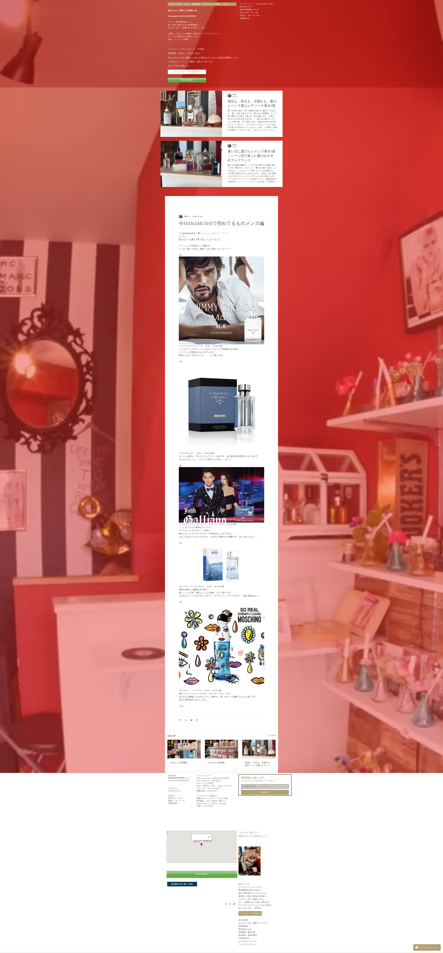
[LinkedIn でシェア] (191, 720)
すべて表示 (272, 735)
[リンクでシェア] (197, 720)
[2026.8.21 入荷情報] (184, 749)
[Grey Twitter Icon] (234, 904)
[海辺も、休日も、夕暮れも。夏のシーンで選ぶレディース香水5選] (259, 749)
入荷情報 (185, 200)
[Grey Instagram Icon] (230, 904)
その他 (213, 200)
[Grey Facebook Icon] (225, 904)
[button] (273, 201)
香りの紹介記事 (199, 200)
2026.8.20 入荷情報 (216, 762)
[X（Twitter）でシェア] (185, 720)
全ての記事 (172, 200)
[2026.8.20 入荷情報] (221, 749)
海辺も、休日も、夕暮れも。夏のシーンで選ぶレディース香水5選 (258, 764)
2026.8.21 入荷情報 (178, 762)
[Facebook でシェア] (180, 720)
